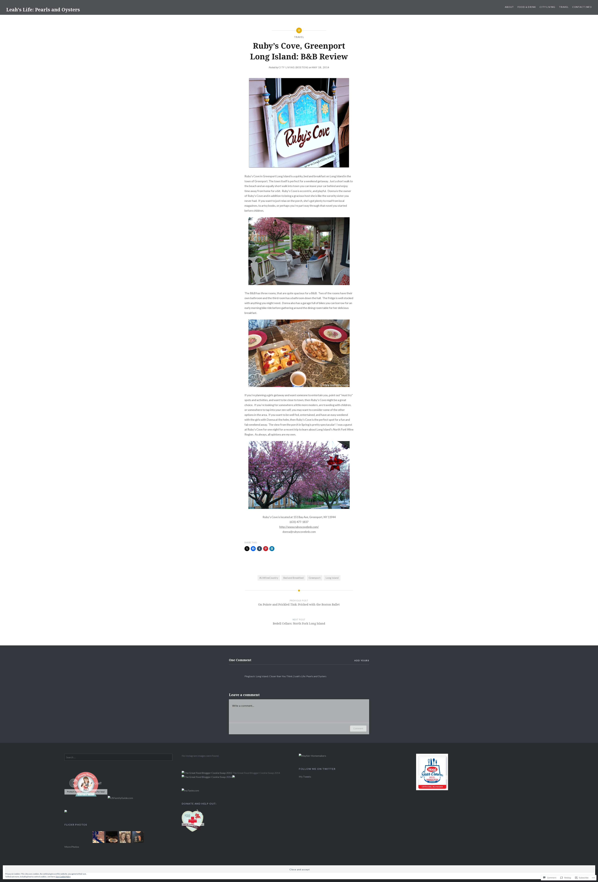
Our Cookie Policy (63, 876)
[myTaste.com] (190, 790)
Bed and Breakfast (293, 577)
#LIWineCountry (268, 577)
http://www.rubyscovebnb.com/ (299, 527)
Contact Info (582, 7)
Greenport (314, 577)
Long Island (332, 577)
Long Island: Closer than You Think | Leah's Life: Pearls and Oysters (291, 676)
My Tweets (305, 776)
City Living (547, 7)
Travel (564, 7)
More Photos (71, 846)
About (509, 7)
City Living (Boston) (293, 67)
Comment (358, 728)
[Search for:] (118, 757)
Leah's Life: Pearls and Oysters (43, 9)
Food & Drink (527, 7)
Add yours (361, 660)
